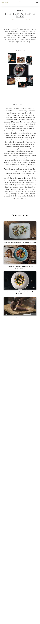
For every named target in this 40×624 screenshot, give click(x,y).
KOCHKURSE (5, 3)
